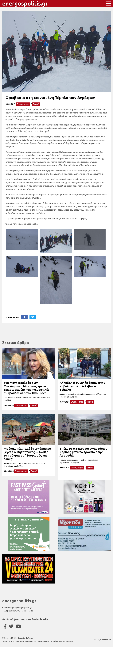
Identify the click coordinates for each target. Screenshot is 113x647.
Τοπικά (36, 104)
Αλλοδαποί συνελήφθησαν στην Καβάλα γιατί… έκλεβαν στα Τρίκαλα (82, 386)
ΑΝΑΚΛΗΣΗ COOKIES (64, 641)
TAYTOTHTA (7, 641)
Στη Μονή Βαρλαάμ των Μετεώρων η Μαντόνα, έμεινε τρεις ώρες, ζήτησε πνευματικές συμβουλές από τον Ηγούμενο (26, 388)
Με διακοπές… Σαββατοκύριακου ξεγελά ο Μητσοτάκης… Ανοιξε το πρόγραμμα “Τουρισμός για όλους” (27, 454)
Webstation (105, 640)
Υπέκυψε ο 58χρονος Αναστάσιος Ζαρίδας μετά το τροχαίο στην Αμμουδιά (83, 452)
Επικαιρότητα (23, 104)
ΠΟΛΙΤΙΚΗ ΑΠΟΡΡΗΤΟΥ (46, 641)
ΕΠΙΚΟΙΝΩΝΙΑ (18, 641)
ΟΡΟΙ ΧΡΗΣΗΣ (30, 641)
